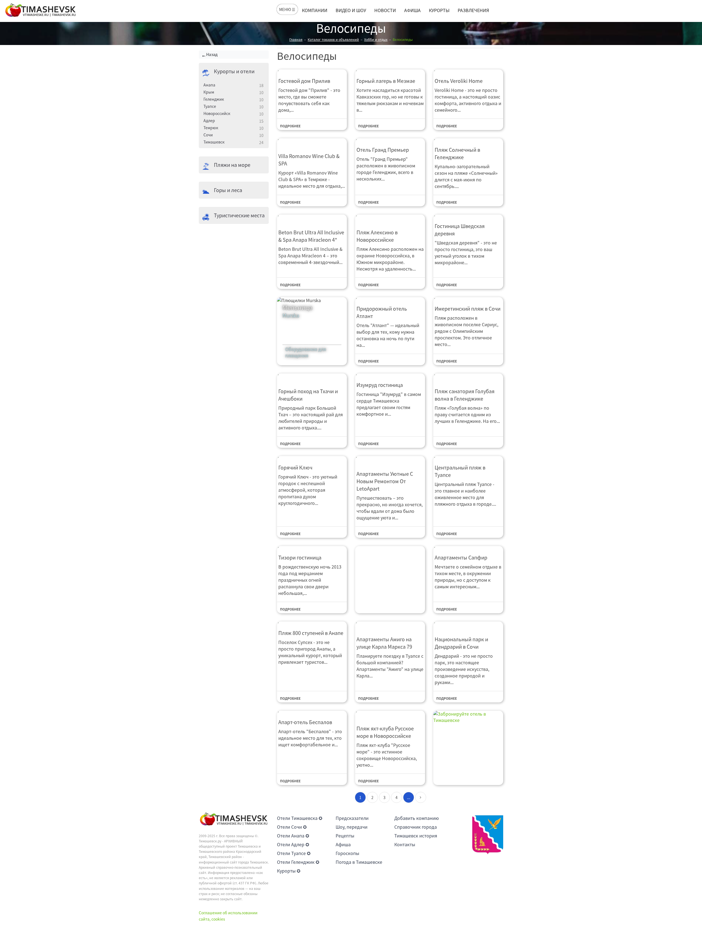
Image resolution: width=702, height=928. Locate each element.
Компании (314, 10)
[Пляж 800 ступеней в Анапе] (312, 622)
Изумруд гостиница (379, 385)
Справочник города (415, 826)
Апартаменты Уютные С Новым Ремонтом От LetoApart (384, 481)
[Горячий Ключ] (312, 456)
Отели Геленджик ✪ (298, 862)
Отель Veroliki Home (459, 81)
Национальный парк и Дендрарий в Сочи (461, 642)
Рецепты (345, 835)
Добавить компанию (416, 818)
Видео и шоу (351, 10)
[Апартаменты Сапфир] (468, 546)
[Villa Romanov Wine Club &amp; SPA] (312, 142)
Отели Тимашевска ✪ (299, 818)
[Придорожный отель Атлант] (390, 297)
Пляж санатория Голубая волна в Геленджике (464, 394)
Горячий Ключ (295, 467)
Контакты (404, 844)
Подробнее (290, 125)
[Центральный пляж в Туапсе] (468, 456)
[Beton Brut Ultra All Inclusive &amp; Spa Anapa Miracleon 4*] (312, 218)
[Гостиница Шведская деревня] (468, 215)
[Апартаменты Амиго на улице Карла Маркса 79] (390, 625)
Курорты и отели (234, 71)
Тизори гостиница (299, 557)
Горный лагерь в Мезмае (385, 81)
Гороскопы (347, 853)
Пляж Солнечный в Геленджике (457, 153)
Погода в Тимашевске (359, 862)
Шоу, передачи (351, 826)
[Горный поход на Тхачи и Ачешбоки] (312, 377)
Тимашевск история (415, 835)
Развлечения (473, 10)
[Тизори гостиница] (312, 546)
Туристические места (239, 215)
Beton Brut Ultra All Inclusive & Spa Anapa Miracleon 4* (311, 236)
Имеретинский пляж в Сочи (467, 308)
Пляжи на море (232, 164)
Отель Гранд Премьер (382, 149)
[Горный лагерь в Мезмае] (390, 70)
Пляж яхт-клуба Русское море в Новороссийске (385, 732)
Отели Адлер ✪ (293, 844)
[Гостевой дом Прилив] (312, 70)
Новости (385, 10)
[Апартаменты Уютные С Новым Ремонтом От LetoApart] (390, 459)
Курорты (439, 10)
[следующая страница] (420, 797)
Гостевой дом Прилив (304, 81)
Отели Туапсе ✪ (293, 853)
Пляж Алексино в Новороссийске (377, 236)
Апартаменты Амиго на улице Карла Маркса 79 (384, 642)
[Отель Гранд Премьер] (390, 139)
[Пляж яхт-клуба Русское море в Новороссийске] (390, 714)
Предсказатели (352, 818)
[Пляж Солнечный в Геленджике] (468, 139)
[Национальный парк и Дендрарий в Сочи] (468, 625)
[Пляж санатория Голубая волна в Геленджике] (468, 377)
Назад (211, 54)
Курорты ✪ (288, 870)
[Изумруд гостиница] (390, 374)
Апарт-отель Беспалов (305, 722)
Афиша (412, 10)
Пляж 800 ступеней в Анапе (310, 633)
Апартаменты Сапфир (461, 557)
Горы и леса (228, 190)
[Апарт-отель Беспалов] (312, 711)
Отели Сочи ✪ (292, 826)
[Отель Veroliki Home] (468, 70)
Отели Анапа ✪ (293, 835)
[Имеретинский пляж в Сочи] (468, 297)
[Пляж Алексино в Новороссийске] (390, 218)
